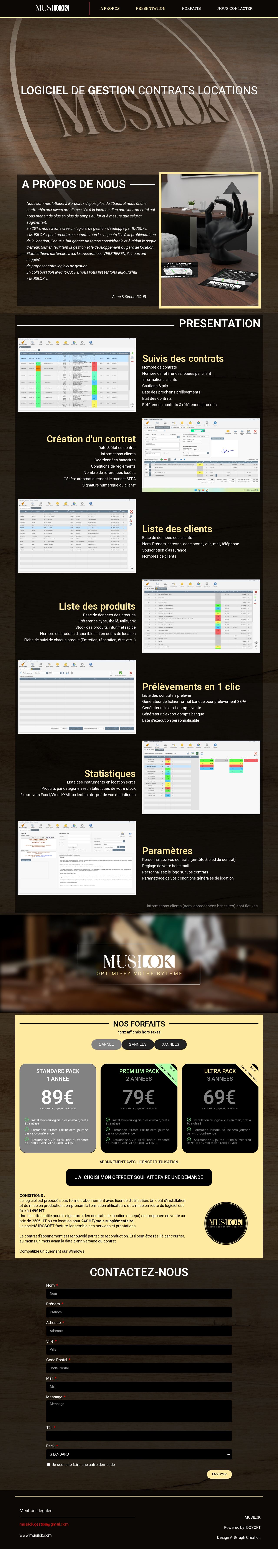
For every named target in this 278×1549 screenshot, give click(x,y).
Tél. (49, 1427)
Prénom (53, 1304)
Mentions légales (36, 1510)
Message (54, 1397)
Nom (51, 1285)
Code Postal (57, 1360)
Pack (51, 1446)
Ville (50, 1341)
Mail (50, 1378)
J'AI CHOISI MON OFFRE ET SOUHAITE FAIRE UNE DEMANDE (139, 1177)
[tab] (106, 1044)
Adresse (54, 1322)
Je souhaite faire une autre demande (83, 1464)
